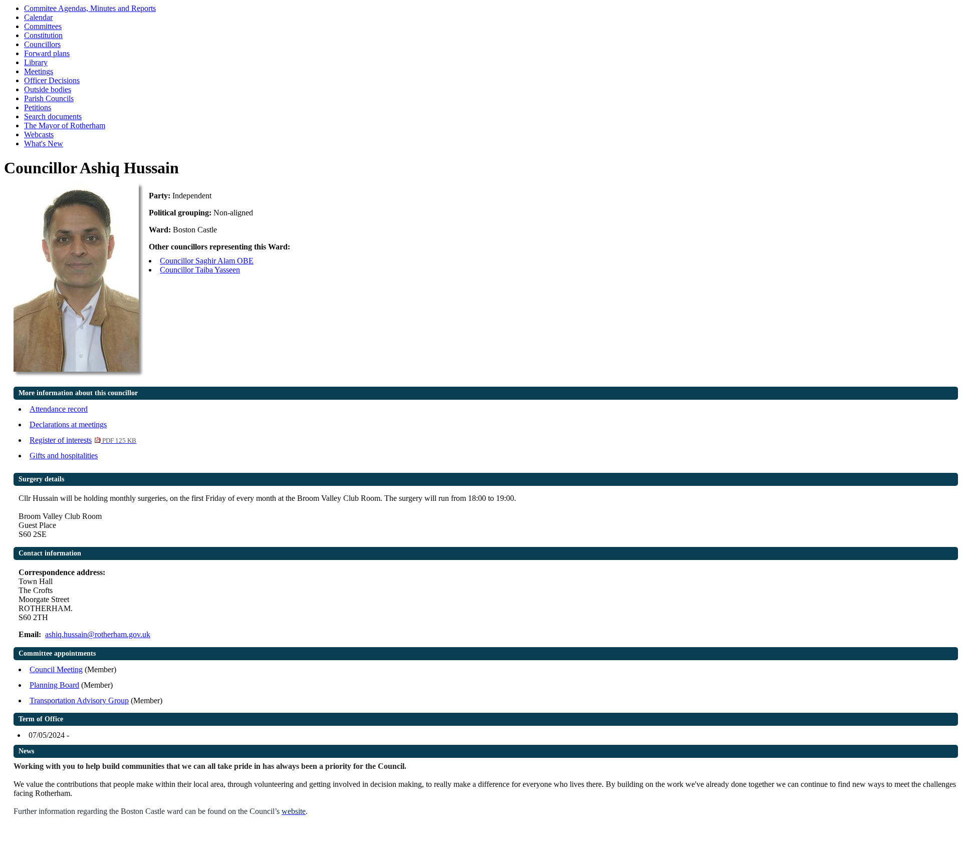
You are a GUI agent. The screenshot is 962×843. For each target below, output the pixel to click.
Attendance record (59, 409)
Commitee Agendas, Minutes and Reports (90, 8)
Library (36, 62)
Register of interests (83, 440)
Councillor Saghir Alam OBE (207, 260)
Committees (43, 26)
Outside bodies (47, 89)
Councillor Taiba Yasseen (200, 269)
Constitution (43, 35)
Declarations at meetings (68, 424)
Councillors (42, 44)
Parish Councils (49, 98)
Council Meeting (56, 669)
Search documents (53, 116)
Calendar (38, 17)
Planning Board (54, 685)
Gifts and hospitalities (64, 455)
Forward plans (47, 53)
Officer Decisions (52, 80)
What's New (43, 143)
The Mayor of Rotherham (64, 125)
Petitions (37, 107)
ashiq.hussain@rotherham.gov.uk (97, 634)
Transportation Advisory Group (79, 700)
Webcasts (39, 134)
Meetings (38, 71)
